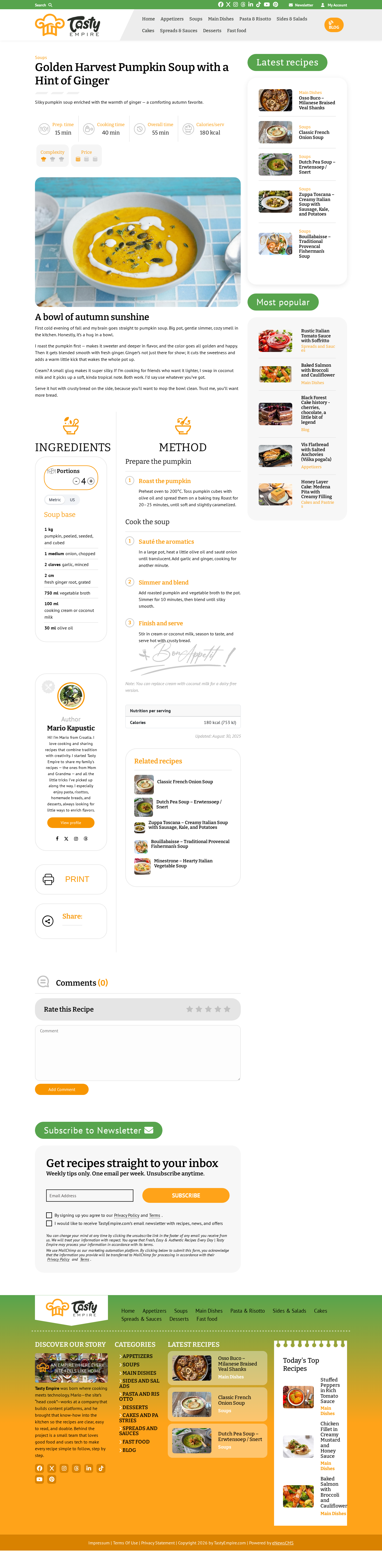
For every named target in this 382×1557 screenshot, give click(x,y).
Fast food (236, 30)
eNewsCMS (283, 1543)
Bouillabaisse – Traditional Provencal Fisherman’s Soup (190, 844)
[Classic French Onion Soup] (145, 784)
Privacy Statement (158, 1543)
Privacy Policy (126, 1215)
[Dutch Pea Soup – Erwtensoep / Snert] (145, 807)
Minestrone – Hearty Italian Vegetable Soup (183, 863)
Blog (334, 27)
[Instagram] (76, 838)
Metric (55, 499)
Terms (154, 1215)
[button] (45, 5)
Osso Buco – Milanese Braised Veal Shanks (317, 103)
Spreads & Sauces (178, 30)
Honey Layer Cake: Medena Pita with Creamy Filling (316, 489)
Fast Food (136, 1441)
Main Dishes (221, 19)
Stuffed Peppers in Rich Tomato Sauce (330, 1390)
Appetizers (172, 19)
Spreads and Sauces (318, 349)
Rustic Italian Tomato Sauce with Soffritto (316, 335)
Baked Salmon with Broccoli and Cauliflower (318, 370)
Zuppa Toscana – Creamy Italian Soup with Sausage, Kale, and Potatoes (188, 825)
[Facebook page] (57, 838)
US (72, 499)
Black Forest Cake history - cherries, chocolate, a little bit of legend (315, 410)
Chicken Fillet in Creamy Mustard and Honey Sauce (330, 1440)
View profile (71, 822)
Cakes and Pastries (317, 505)
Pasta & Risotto (255, 19)
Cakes (148, 30)
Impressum (99, 1543)
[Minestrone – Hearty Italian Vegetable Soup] (144, 866)
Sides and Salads (139, 1383)
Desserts (212, 30)
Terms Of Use (125, 1543)
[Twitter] (66, 838)
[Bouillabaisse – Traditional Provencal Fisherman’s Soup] (142, 847)
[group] (138, 242)
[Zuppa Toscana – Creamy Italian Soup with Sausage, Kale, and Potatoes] (141, 827)
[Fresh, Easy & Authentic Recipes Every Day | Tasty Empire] (67, 25)
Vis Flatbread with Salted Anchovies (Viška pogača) (316, 452)
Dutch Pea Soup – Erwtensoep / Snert (188, 804)
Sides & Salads (292, 19)
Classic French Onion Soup (185, 781)
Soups (195, 19)
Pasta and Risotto (139, 1397)
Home (148, 19)
